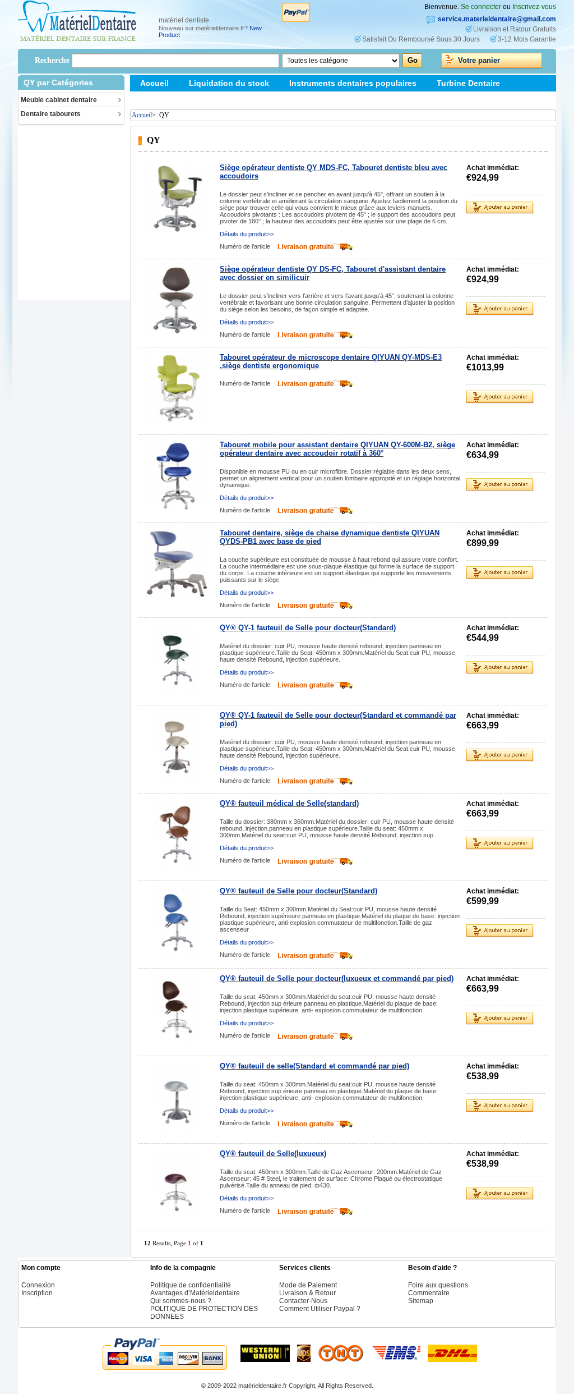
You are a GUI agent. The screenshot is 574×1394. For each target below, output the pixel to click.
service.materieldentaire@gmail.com (497, 19)
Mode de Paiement (308, 1285)
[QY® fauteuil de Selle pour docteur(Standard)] (176, 922)
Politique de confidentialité (190, 1285)
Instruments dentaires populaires (352, 83)
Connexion (38, 1285)
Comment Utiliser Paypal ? (319, 1309)
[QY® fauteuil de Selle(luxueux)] (176, 1184)
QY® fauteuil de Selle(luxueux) (273, 1153)
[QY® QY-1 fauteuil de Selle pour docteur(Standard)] (176, 658)
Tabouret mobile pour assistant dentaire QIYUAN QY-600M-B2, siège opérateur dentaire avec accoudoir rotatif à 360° (337, 449)
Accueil (154, 83)
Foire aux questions (438, 1285)
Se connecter (481, 7)
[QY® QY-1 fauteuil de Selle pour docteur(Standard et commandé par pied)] (176, 746)
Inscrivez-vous (534, 7)
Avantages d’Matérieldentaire (195, 1293)
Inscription (37, 1293)
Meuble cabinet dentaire (59, 100)
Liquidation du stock (229, 83)
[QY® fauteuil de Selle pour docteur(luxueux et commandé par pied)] (176, 1009)
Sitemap (155, 99)
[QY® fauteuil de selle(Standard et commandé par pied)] (176, 1097)
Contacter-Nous (303, 1301)
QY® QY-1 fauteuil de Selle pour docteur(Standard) (308, 627)
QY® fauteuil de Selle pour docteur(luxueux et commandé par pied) (336, 978)
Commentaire (429, 1293)
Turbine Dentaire (468, 83)
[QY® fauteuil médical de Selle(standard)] (176, 834)
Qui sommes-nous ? (180, 1301)
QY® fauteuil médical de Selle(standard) (289, 803)
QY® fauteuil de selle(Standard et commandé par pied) (314, 1066)
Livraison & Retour (307, 1293)
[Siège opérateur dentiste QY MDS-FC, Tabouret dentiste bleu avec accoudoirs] (176, 198)
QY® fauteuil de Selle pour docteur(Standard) (298, 891)
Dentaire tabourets (51, 114)
